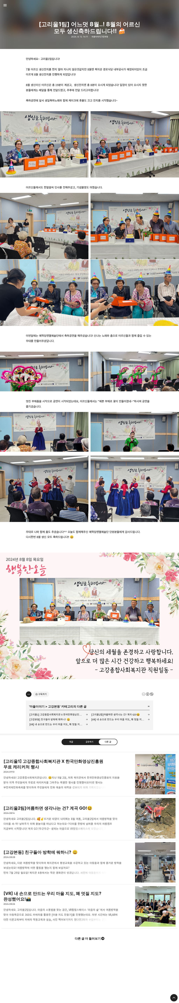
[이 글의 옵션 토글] (28, 694)
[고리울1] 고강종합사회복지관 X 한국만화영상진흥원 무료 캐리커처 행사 (58, 714)
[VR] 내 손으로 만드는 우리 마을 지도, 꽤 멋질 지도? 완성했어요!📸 (120, 719)
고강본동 (54, 706)
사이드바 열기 (5, 5)
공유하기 (89, 741)
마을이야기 (37, 706)
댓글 (71, 741)
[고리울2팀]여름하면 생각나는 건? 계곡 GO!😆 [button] (89, 818)
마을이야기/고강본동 (100, 36)
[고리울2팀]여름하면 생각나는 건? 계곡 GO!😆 (115, 714)
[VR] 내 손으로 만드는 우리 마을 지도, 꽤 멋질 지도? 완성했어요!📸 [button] (89, 906)
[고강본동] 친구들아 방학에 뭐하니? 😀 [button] (89, 862)
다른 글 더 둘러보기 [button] (88, 938)
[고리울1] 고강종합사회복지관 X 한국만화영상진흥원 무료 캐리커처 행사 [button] (89, 774)
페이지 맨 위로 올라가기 (174, 998)
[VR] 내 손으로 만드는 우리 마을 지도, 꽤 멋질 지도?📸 (57, 724)
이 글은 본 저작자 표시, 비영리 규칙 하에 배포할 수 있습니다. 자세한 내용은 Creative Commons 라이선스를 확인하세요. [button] (148, 694)
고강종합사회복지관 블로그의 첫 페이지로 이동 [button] (89, 5)
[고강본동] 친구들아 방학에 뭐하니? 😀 (49, 719)
